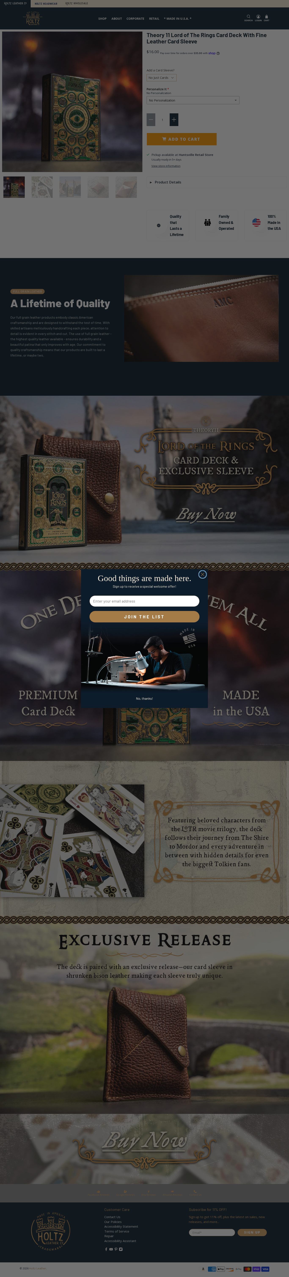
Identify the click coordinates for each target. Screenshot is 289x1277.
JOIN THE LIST (144, 616)
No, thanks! (144, 698)
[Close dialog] (202, 574)
